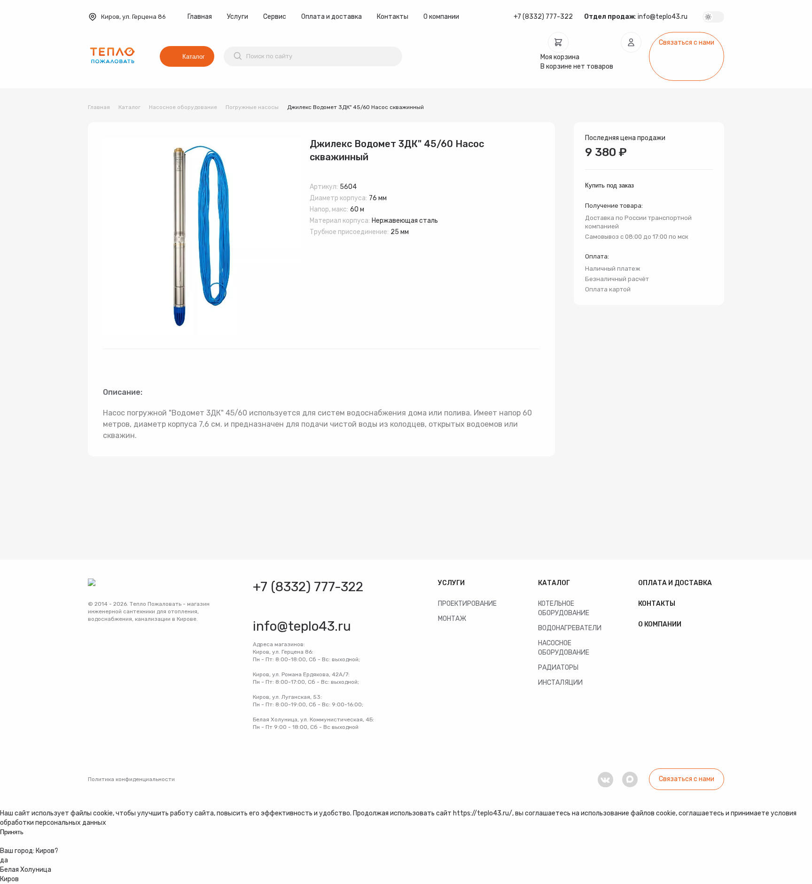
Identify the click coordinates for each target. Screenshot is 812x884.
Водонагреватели (569, 628)
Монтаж (452, 619)
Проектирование (467, 604)
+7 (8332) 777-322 (543, 17)
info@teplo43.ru (662, 17)
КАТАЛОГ (554, 583)
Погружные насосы (252, 107)
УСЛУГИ (451, 583)
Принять (11, 832)
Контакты (392, 17)
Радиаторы (558, 668)
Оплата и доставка (331, 17)
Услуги (237, 17)
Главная (199, 17)
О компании (441, 17)
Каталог (193, 56)
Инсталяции (560, 683)
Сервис (274, 17)
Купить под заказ (609, 185)
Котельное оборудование (563, 608)
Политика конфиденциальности (131, 779)
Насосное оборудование (183, 107)
